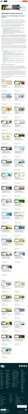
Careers (2, 404)
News (1, 405)
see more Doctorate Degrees (15, 386)
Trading (1, 375)
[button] (13, 1)
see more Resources (22, 391)
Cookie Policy (17, 399)
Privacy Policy (18, 398)
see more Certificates (7, 387)
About (1, 398)
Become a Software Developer (22, 387)
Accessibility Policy (18, 400)
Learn (5, 1)
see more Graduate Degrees (14, 385)
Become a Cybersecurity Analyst (23, 382)
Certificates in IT (8, 385)
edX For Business (17, 1)
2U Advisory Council (3, 403)
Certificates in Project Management (7, 381)
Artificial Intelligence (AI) (2, 374)
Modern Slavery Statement (19, 403)
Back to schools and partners (22, 10)
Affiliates (2, 400)
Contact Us (10, 398)
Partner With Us (3, 397)
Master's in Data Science (15, 381)
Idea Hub (10, 397)
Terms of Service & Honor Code (20, 397)
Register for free (25, 1)
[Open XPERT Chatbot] (26, 409)
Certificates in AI (8, 379)
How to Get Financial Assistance (22, 375)
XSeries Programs (8, 378)
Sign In (21, 1)
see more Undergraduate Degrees (15, 383)
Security (10, 400)
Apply (8, 409)
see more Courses (2, 388)
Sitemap (17, 404)
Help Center (11, 399)
